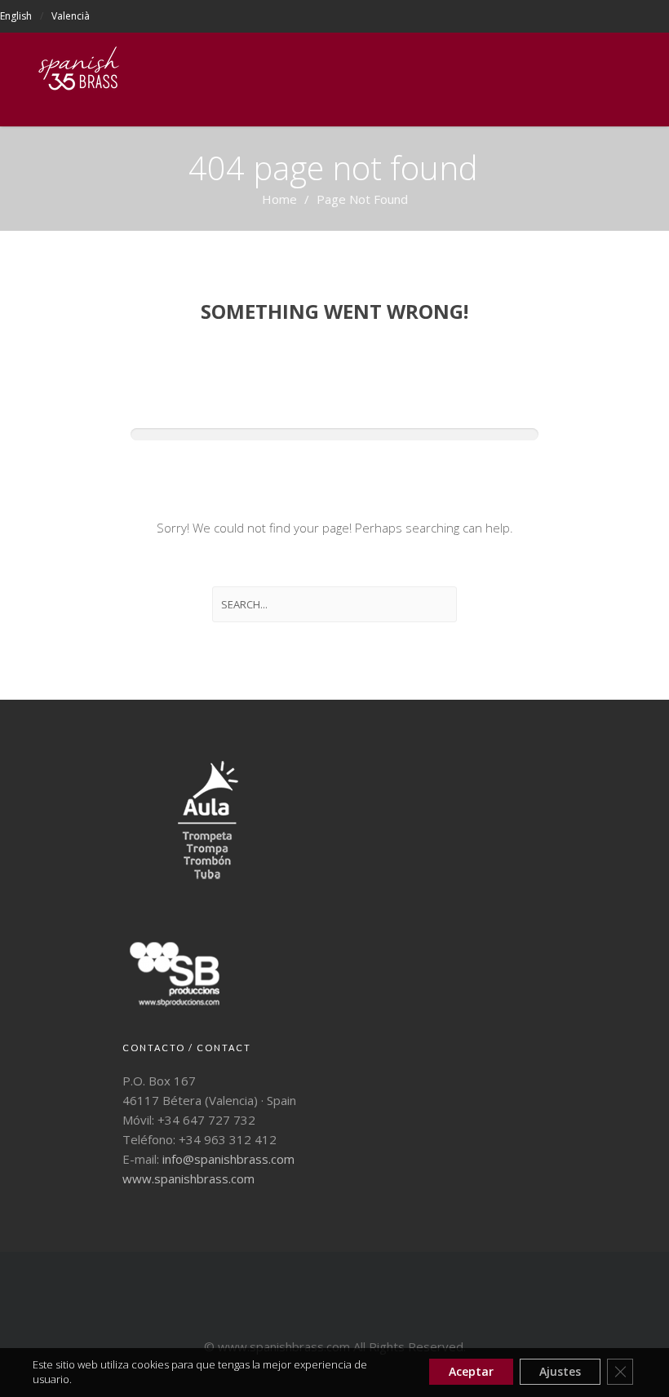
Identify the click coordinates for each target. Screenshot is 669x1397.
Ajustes (560, 1371)
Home (279, 199)
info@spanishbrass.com (228, 1159)
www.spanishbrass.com (188, 1178)
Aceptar (471, 1371)
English (16, 16)
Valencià (70, 16)
